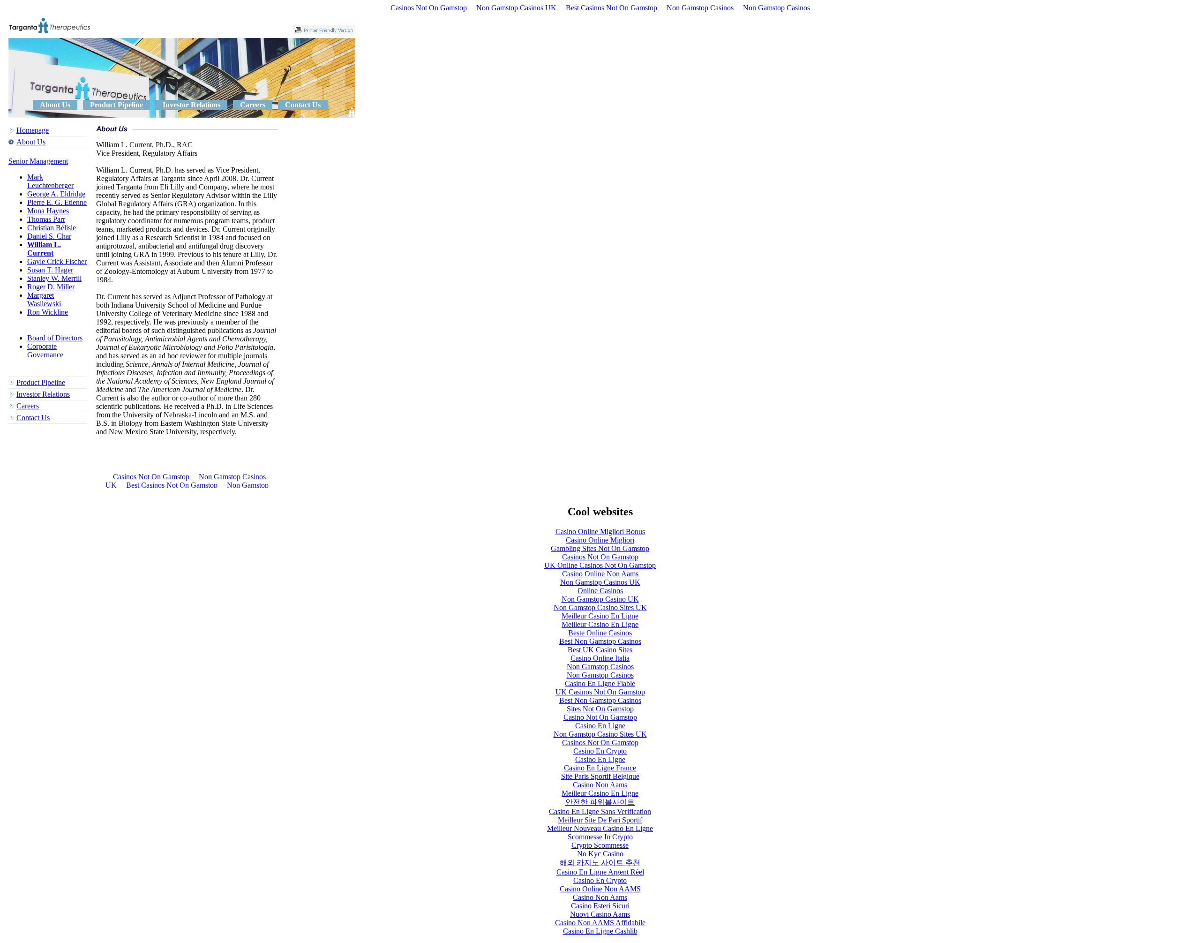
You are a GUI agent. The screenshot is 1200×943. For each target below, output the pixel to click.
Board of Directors (54, 338)
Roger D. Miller (51, 287)
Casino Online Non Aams (600, 574)
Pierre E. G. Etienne (57, 202)
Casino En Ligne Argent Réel (600, 872)
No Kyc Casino (600, 854)
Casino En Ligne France (600, 768)
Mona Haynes (48, 211)
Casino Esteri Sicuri (600, 906)
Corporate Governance (45, 350)
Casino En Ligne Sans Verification (600, 811)
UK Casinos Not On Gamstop (600, 692)
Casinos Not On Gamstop (428, 8)
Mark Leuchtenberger (50, 181)
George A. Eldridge (56, 194)
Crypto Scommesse (600, 845)
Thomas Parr (46, 219)
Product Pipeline (116, 105)
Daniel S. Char (49, 236)
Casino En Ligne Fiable (600, 683)
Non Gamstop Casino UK (600, 599)
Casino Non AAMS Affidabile (600, 923)
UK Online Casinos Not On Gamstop (600, 565)
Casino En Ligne (600, 726)
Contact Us (303, 105)
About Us (55, 105)
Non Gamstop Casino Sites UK (600, 607)
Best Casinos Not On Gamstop (611, 8)
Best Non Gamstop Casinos (600, 641)
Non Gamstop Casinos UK (516, 8)
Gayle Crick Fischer (57, 261)
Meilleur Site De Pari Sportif (600, 820)
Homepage (32, 130)
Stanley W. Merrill (54, 278)
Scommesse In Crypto (600, 837)
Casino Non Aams (600, 785)
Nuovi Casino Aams (600, 914)
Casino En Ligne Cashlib (600, 931)
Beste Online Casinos (600, 633)
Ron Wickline (47, 312)
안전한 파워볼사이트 (600, 802)
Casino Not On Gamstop (600, 717)
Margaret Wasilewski (44, 299)
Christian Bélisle (51, 228)
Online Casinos (600, 591)
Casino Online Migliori (600, 540)
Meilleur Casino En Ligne (600, 616)
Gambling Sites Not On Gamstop (600, 548)
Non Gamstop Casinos (700, 8)
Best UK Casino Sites (600, 650)
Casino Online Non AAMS (600, 889)
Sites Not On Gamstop (600, 709)
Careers (252, 105)
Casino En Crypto (600, 751)
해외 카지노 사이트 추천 (600, 863)
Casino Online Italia (600, 658)
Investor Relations (191, 105)
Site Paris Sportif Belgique (600, 776)
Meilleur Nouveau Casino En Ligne (600, 828)
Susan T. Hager (50, 270)
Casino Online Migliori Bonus (600, 532)
